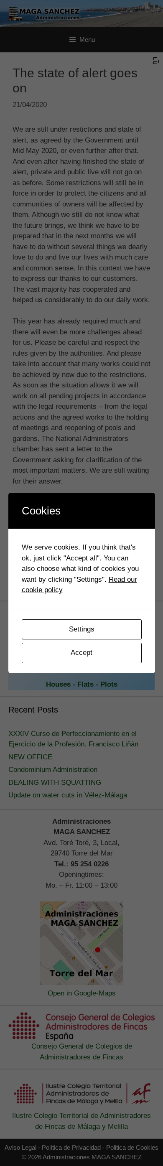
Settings (81, 629)
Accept (81, 653)
